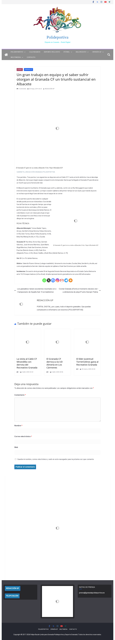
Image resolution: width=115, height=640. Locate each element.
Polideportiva (57, 37)
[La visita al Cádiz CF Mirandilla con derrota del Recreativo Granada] (27, 330)
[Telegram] (66, 280)
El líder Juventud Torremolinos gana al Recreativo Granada (87, 361)
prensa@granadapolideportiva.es (92, 593)
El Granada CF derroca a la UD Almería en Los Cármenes (54, 363)
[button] (24, 52)
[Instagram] (57, 280)
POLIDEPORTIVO (17, 52)
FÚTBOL (67, 52)
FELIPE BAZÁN (12, 596)
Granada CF (28, 69)
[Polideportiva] (6, 54)
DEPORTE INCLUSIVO (52, 52)
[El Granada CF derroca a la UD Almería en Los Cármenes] (57, 330)
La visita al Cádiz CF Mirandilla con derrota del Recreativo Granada (27, 363)
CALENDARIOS (34, 52)
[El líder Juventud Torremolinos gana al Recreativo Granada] (87, 330)
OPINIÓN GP (96, 52)
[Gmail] (62, 280)
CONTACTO (31, 57)
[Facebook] (53, 280)
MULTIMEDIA (16, 57)
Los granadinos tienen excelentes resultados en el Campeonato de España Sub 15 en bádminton (36, 290)
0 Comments (22, 89)
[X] (49, 280)
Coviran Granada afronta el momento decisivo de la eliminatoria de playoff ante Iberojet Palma (78, 290)
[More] (71, 280)
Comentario (20, 395)
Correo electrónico (23, 436)
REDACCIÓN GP (49, 89)
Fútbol (20, 69)
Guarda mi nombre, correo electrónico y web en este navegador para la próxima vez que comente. (55, 459)
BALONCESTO (81, 52)
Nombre (18, 426)
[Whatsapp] (44, 280)
